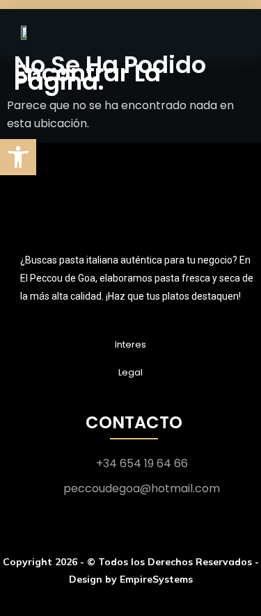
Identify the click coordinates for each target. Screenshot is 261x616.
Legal (130, 372)
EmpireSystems (156, 579)
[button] (18, 157)
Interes (130, 344)
